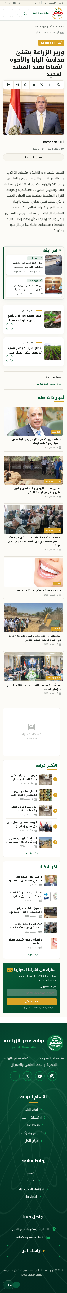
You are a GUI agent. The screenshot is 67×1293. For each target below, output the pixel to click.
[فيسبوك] (5, 3)
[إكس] (10, 3)
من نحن (31, 1181)
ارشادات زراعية (32, 1117)
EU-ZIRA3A (31, 1125)
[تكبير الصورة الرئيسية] (33, 112)
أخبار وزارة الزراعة (43, 27)
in (33, 84)
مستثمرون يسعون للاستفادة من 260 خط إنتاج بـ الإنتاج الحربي (34, 687)
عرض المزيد (31, 853)
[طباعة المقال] (8, 85)
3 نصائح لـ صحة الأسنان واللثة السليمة (39, 590)
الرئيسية (59, 27)
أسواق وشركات (31, 1133)
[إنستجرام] (19, 3)
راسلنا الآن (34, 1251)
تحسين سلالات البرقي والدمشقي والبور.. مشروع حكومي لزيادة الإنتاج (37, 490)
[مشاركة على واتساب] (25, 85)
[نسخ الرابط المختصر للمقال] (59, 85)
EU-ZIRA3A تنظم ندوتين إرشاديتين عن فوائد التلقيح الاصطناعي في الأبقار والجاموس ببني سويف (34, 541)
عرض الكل (31, 1141)
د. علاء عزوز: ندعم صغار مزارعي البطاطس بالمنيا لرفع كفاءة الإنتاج (36, 441)
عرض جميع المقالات (49, 384)
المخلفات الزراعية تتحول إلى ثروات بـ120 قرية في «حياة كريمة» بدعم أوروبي (35, 638)
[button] (9, 1284)
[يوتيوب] (14, 3)
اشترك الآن (31, 1001)
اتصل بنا (31, 1197)
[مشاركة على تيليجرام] (17, 85)
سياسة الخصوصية (31, 1189)
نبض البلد (31, 1110)
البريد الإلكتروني (48, 986)
